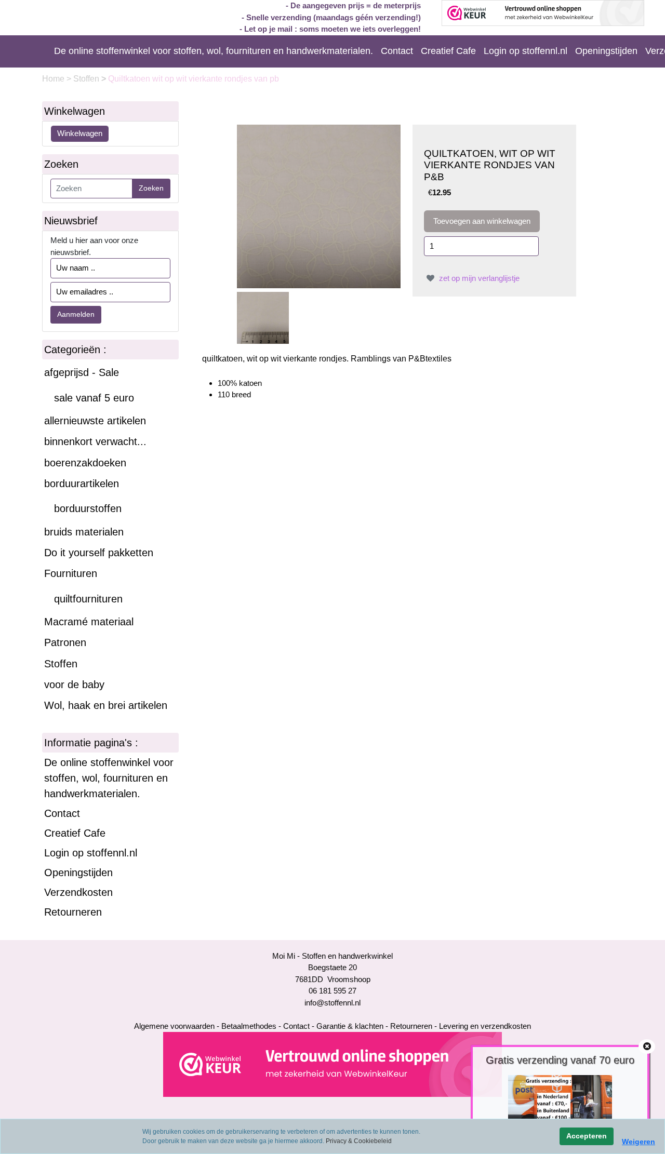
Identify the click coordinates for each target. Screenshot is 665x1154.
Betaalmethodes (248, 1026)
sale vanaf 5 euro (94, 398)
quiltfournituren (88, 599)
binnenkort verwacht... (95, 441)
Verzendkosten (78, 892)
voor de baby (74, 684)
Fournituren (70, 573)
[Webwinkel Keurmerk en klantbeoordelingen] (332, 1063)
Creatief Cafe (448, 51)
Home (54, 78)
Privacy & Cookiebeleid (359, 1141)
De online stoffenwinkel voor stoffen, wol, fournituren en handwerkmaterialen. (213, 51)
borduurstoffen (88, 508)
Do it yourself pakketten (98, 552)
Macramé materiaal (89, 621)
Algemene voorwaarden (174, 1026)
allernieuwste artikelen (95, 420)
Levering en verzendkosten (485, 1026)
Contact (397, 51)
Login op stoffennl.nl (525, 51)
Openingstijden (606, 51)
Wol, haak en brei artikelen (105, 705)
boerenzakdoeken (85, 462)
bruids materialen (84, 532)
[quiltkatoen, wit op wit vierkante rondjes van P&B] (319, 205)
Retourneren (73, 912)
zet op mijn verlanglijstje (478, 278)
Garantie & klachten (349, 1026)
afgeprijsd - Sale (81, 372)
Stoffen (87, 78)
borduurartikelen (81, 483)
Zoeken (151, 188)
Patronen (65, 642)
